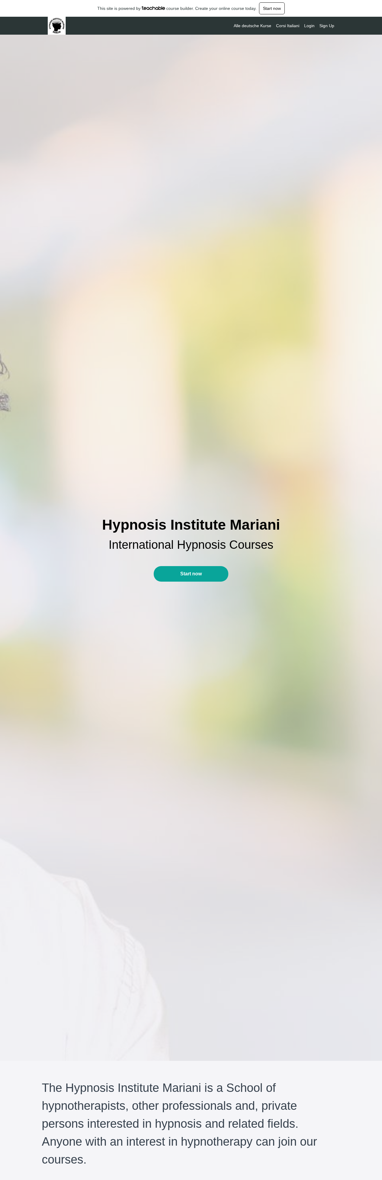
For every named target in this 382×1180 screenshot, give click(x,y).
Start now (272, 8)
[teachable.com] (153, 8)
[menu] (281, 26)
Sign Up (326, 25)
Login (309, 25)
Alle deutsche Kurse (252, 25)
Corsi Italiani (287, 25)
